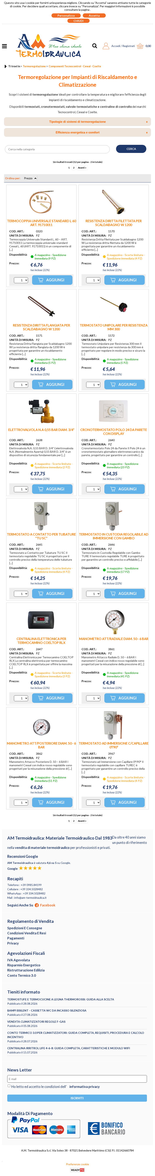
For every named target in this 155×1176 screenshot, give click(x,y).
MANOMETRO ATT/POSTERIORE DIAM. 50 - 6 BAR (41, 745)
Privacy (13, 943)
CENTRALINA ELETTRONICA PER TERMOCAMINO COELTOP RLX (41, 641)
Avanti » (82, 167)
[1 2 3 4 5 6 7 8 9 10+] (21, 280)
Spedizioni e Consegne (24, 928)
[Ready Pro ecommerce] (77, 1170)
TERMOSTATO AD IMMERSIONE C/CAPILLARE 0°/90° (114, 745)
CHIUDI (78, 20)
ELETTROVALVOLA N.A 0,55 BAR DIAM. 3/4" (41, 430)
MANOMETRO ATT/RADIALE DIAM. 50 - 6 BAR (113, 639)
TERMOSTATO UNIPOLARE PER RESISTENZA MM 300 (114, 327)
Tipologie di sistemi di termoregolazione (98, 122)
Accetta (94, 15)
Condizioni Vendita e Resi (26, 933)
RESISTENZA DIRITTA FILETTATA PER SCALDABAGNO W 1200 (114, 223)
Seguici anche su (31, 905)
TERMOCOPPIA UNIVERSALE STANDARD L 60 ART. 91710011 (41, 223)
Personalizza (66, 15)
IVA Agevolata (18, 960)
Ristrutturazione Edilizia (26, 970)
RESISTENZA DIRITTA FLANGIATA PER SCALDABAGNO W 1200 (41, 327)
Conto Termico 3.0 (21, 975)
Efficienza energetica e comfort (102, 132)
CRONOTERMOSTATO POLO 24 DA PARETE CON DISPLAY (113, 431)
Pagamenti (15, 938)
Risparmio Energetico (23, 965)
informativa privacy (84, 1086)
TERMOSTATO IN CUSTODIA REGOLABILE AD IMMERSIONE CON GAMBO (113, 536)
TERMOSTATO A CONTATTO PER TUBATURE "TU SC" (41, 536)
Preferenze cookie (77, 1164)
